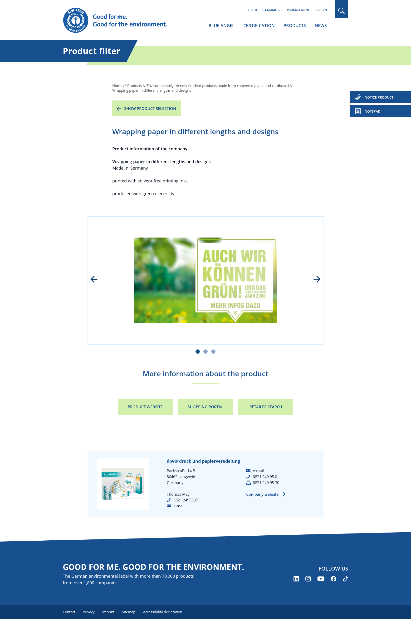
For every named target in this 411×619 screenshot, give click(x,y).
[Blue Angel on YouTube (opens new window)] (320, 578)
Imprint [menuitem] (108, 611)
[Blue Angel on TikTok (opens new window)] (345, 578)
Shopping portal (205, 406)
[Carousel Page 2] (205, 351)
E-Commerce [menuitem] (272, 10)
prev (97, 280)
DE (318, 10)
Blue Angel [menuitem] (222, 25)
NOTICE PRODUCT (379, 97)
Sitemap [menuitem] (128, 611)
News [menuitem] (321, 25)
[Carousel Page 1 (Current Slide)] (198, 351)
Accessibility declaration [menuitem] (162, 611)
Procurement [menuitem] (298, 10)
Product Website (145, 406)
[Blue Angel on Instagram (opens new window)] (308, 578)
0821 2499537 (185, 500)
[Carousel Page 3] (213, 351)
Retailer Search (266, 406)
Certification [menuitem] (259, 25)
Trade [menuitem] (253, 10)
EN (325, 10)
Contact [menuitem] (69, 611)
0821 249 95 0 (265, 476)
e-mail (178, 506)
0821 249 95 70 (266, 482)
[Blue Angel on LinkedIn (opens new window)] (296, 578)
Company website (262, 494)
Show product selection (150, 108)
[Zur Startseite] (120, 20)
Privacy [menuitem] (89, 611)
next (314, 280)
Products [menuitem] (295, 25)
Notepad (372, 111)
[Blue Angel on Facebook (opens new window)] (333, 578)
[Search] (341, 11)
